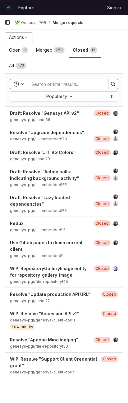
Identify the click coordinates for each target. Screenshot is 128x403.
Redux (17, 223)
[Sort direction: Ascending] (113, 96)
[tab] (18, 50)
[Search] (113, 84)
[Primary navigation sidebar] (7, 22)
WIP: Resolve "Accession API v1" (44, 313)
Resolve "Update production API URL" (50, 294)
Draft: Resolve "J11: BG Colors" (42, 152)
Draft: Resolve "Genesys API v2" (44, 113)
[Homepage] (8, 7)
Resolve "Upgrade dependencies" (47, 132)
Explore (26, 7)
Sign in (114, 7)
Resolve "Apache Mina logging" (44, 339)
